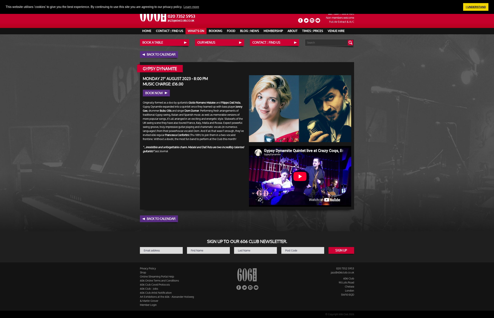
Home (146, 31)
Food (231, 31)
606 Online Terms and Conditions (159, 280)
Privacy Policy (148, 268)
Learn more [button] (191, 6)
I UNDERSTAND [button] (476, 6)
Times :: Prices (312, 31)
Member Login (148, 305)
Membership (273, 31)
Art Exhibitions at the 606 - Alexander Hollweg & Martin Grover (167, 299)
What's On (196, 31)
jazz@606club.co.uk (181, 21)
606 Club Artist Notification (156, 293)
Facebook (300, 20)
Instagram (312, 20)
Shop (143, 272)
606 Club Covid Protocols (155, 285)
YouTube (318, 20)
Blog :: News (249, 31)
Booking (215, 31)
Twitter (306, 20)
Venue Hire (336, 31)
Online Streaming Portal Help (157, 276)
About (293, 31)
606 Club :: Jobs (149, 289)
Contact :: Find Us (169, 31)
